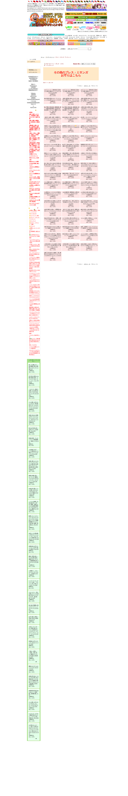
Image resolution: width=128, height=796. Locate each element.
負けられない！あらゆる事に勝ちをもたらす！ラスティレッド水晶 (52, 146)
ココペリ (33, 38)
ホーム (42, 57)
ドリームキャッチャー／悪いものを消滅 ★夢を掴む (34, 260)
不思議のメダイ (99, 35)
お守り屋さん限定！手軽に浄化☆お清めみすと (33, 669)
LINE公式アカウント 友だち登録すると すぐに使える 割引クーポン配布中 (33, 88)
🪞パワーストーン (33, 168)
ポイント (82, 29)
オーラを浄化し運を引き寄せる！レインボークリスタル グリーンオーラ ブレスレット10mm (70, 220)
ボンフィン (83, 37)
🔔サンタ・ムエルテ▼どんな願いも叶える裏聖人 (34, 205)
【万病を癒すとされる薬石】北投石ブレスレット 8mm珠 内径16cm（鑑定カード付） (71, 271)
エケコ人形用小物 (68, 35)
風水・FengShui (33, 370)
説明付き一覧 (87, 85)
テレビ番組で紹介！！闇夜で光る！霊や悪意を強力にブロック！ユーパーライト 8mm (52, 183)
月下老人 (61, 38)
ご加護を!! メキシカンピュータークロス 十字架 (33, 616)
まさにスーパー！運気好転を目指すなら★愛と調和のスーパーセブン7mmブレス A (89, 91)
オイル (44, 38)
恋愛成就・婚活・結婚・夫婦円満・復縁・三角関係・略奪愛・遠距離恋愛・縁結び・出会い (34, 138)
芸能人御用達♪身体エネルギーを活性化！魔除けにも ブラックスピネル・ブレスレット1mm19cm (89, 100)
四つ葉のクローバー (94, 38)
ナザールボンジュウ (36, 37)
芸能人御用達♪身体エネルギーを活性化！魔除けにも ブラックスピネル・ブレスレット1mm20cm (70, 100)
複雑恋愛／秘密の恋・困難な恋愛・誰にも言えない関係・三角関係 (34, 331)
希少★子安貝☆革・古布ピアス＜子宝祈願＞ (33, 455)
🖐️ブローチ (32, 244)
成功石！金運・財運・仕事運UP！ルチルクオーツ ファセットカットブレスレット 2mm (52, 119)
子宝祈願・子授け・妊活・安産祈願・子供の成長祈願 (34, 162)
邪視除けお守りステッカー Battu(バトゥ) (33, 694)
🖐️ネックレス (32, 238)
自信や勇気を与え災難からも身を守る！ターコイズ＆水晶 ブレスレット (52, 202)
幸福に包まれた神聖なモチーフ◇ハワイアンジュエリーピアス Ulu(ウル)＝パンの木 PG (33, 443)
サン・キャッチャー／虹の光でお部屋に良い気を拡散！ (34, 274)
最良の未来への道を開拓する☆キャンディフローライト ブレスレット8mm (89, 211)
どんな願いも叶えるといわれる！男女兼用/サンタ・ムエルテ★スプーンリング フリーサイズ (33, 430)
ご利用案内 (68, 29)
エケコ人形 (75, 35)
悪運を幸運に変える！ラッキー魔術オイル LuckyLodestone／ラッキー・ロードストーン (34, 513)
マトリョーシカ (72, 37)
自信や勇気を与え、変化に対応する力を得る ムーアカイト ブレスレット (71, 202)
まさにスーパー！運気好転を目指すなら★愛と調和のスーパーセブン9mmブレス (71, 91)
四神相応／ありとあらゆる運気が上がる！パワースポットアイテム (34, 314)
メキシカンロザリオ (57, 37)
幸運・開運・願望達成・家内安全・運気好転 (34, 132)
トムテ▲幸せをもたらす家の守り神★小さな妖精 (34, 302)
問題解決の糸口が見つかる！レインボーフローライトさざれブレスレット (89, 146)
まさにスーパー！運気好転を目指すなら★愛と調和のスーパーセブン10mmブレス (52, 91)
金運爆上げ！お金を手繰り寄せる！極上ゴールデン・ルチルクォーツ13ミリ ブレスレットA (52, 137)
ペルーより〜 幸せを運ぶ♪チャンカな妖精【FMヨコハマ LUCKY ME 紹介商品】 (34, 646)
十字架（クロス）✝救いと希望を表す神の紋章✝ (34, 265)
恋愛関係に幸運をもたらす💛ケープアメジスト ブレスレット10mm (70, 127)
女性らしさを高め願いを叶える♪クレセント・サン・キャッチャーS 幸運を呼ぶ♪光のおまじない (34, 580)
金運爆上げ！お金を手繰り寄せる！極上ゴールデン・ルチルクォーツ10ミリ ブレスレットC (89, 127)
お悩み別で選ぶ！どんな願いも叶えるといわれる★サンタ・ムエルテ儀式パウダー (33, 526)
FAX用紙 (96, 29)
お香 (30, 172)
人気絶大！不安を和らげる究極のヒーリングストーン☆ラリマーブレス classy (89, 155)
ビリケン (76, 38)
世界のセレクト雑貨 (34, 174)
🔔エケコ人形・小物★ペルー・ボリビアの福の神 (34, 193)
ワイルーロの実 (89, 37)
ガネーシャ (43, 37)
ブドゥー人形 (65, 37)
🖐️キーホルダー (33, 230)
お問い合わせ (103, 29)
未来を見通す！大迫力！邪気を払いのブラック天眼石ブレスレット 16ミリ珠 (89, 271)
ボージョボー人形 (91, 35)
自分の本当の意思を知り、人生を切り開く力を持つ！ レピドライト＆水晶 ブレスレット (89, 202)
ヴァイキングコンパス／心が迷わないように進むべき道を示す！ (34, 336)
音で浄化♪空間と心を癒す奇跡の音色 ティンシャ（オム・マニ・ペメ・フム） (34, 404)
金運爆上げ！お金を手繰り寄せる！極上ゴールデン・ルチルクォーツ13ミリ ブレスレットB (71, 137)
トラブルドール (39, 38)
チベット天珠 (102, 37)
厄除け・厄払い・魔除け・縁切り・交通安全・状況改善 (34, 145)
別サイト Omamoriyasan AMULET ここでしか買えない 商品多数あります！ (33, 96)
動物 (30, 357)
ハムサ (87, 38)
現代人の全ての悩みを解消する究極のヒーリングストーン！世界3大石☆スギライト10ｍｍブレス (52, 175)
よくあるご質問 (75, 29)
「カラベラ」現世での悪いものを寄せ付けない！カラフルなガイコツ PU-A (34, 417)
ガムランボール (49, 37)
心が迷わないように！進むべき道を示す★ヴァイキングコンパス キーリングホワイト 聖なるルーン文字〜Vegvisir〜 (34, 781)
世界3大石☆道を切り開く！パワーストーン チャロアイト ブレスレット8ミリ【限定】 (89, 175)
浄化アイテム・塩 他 (34, 170)
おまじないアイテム (83, 35)
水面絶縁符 (56, 38)
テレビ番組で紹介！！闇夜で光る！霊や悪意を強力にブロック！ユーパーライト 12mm (71, 183)
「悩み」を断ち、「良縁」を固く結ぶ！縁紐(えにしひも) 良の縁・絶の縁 (33, 705)
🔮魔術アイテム (33, 165)
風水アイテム (96, 37)
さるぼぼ (66, 38)
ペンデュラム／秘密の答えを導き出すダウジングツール (34, 279)
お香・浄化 (71, 38)
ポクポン (78, 37)
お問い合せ (70, 48)
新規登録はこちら (33, 69)
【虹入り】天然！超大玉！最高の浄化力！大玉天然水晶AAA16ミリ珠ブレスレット (70, 211)
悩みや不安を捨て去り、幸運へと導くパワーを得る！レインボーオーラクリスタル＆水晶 (52, 220)
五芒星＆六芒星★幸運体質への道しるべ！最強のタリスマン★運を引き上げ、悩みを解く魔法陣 (34, 285)
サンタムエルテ (82, 38)
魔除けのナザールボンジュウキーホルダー (33, 719)
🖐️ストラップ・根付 (34, 232)
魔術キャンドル (50, 38)
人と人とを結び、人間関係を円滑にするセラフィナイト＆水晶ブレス (89, 254)
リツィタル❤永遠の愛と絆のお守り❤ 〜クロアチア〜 (34, 323)
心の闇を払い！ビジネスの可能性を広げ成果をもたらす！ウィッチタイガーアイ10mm (52, 194)
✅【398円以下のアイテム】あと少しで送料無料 (34, 255)
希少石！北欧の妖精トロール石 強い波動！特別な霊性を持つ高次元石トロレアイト (70, 146)
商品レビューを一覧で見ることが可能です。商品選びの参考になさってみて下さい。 (70, 31)
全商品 (30, 122)
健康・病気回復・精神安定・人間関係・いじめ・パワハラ (34, 151)
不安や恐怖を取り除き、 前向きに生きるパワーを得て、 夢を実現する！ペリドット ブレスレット (70, 165)
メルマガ (89, 29)
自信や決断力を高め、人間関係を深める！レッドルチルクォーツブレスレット (52, 211)
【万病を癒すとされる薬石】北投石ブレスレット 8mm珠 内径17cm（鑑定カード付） (52, 271)
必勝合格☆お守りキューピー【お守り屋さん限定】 (34, 592)
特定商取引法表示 (33, 795)
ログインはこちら (33, 72)
